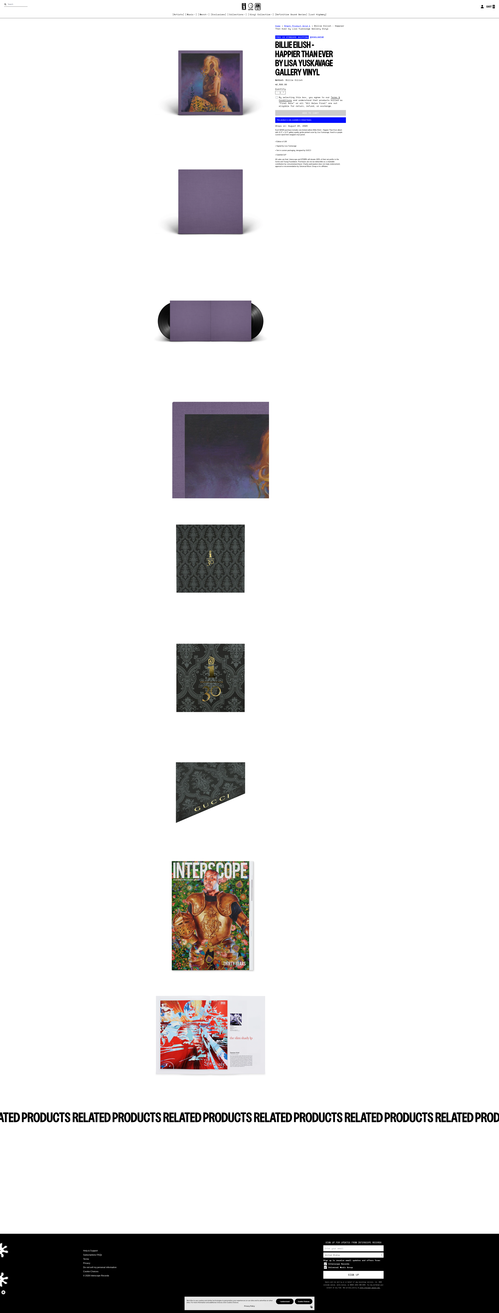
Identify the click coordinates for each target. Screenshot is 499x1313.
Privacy (86, 1263)
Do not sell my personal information (100, 1267)
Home (277, 25)
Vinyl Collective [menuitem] (260, 14)
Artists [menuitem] (178, 14)
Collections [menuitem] (236, 14)
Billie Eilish (294, 79)
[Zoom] (210, 82)
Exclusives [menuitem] (218, 14)
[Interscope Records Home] (249, 6)
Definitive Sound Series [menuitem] (291, 14)
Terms (86, 1259)
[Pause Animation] (3, 1292)
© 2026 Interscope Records (96, 1276)
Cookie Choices (90, 1271)
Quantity (280, 88)
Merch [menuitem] (203, 14)
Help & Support (90, 1251)
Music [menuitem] (190, 14)
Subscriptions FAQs (92, 1255)
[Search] (5, 4)
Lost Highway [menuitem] (317, 14)
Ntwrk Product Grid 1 (297, 25)
